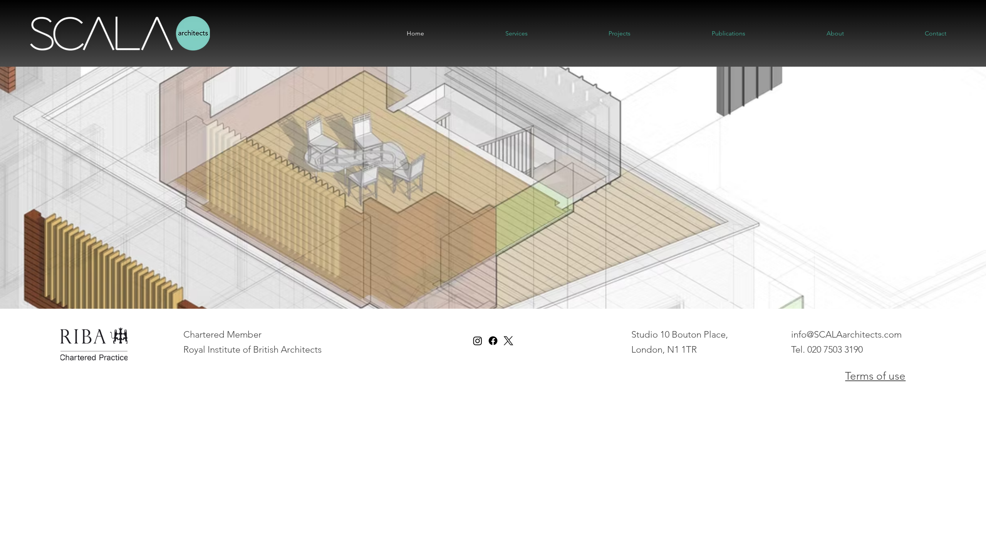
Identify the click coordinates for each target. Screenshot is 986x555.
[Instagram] (477, 340)
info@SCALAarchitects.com (846, 334)
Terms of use (875, 376)
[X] (508, 340)
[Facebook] (493, 340)
